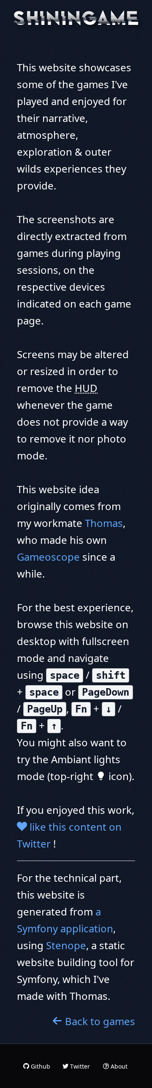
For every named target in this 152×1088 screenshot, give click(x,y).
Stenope (66, 945)
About (118, 1066)
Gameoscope (48, 557)
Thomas (104, 523)
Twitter (79, 1066)
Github (39, 1066)
